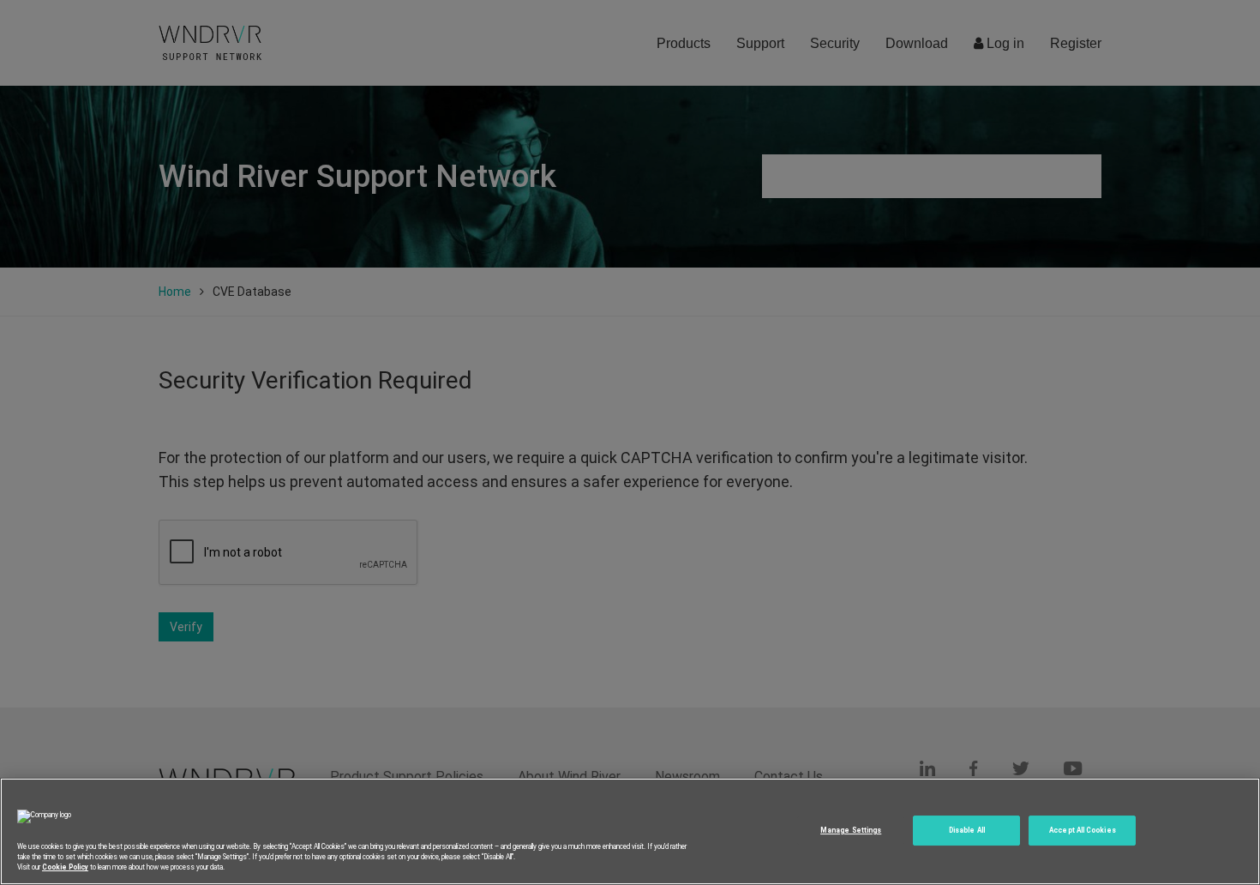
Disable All (967, 830)
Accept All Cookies (1082, 830)
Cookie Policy (65, 867)
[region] (630, 831)
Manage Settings (850, 830)
